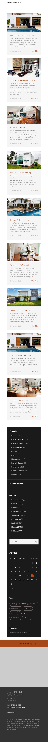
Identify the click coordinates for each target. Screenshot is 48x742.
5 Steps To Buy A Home (19, 220)
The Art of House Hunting (20, 173)
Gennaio (16, 504)
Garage (13, 613)
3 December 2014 (15, 416)
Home (9, 2)
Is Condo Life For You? (19, 400)
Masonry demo (16, 459)
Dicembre (17, 500)
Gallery (13, 455)
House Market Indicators (20, 310)
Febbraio (16, 531)
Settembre (17, 515)
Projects (14, 475)
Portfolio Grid (16, 467)
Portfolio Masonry (17, 471)
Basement (22, 603)
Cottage (14, 451)
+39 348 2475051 (15, 705)
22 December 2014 (15, 51)
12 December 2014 (15, 281)
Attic (13, 603)
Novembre (17, 511)
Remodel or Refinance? (19, 265)
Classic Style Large (18, 440)
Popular (27, 617)
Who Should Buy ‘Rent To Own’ (22, 35)
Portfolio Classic (17, 463)
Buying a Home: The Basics (21, 355)
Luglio (15, 523)
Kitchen (23, 613)
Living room (15, 617)
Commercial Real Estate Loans (22, 80)
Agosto (16, 519)
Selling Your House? (18, 127)
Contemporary (16, 447)
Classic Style (16, 436)
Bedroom (33, 603)
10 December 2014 (15, 326)
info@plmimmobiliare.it (17, 707)
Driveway (28, 608)
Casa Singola (16, 608)
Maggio (16, 527)
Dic (13, 588)
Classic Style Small (18, 444)
